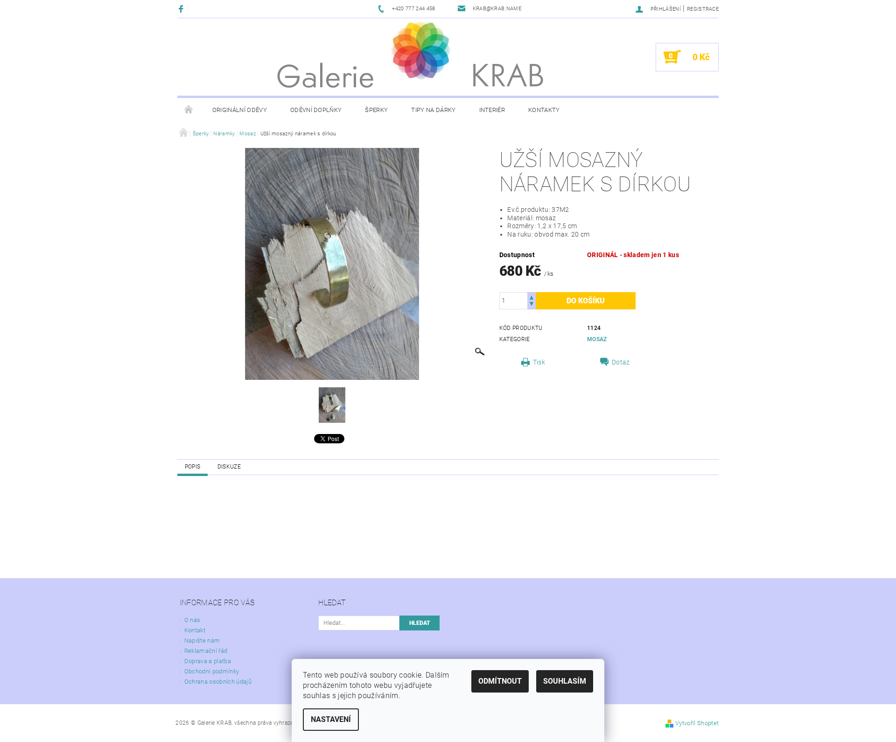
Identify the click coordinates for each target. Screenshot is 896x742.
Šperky (376, 109)
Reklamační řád (205, 650)
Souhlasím (564, 681)
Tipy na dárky (433, 109)
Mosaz (597, 339)
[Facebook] (182, 9)
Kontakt (194, 630)
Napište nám (202, 640)
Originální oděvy (239, 109)
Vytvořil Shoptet (697, 723)
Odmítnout (500, 681)
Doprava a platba (207, 661)
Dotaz (621, 362)
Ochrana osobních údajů (218, 681)
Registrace (703, 9)
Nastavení (331, 719)
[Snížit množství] (531, 305)
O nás (192, 619)
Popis (193, 466)
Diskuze (229, 466)
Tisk (539, 362)
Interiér (492, 109)
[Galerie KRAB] (421, 49)
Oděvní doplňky (316, 109)
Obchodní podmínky (211, 671)
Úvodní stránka (189, 110)
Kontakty (544, 109)
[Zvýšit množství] (531, 296)
